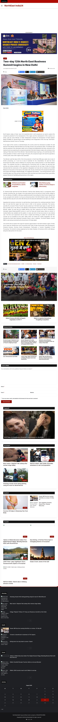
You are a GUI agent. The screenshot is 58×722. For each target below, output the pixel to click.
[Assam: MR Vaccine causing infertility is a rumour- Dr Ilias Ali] (34, 498)
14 (36, 697)
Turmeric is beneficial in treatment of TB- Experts (22, 634)
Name (2, 386)
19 (21, 699)
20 (29, 699)
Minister (34, 263)
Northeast (39, 263)
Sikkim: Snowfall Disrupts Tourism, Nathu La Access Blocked (25, 662)
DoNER (23, 263)
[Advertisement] (29, 19)
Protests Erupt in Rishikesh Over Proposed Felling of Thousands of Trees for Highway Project (11, 341)
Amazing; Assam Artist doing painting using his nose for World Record (28, 596)
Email (2, 392)
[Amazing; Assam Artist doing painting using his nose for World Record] (5, 599)
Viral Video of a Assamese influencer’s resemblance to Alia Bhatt (23, 437)
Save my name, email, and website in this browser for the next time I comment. (20, 398)
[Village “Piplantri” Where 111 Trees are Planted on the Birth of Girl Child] (5, 615)
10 (5, 697)
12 (21, 697)
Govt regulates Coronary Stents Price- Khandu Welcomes (45, 504)
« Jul (2, 709)
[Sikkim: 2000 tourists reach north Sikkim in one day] (5, 673)
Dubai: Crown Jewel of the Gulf (39, 561)
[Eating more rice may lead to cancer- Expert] (5, 643)
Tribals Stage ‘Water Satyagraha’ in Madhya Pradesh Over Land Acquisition (29, 358)
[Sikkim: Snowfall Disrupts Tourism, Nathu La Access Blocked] (5, 665)
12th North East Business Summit (14, 263)
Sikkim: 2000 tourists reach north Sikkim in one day (23, 670)
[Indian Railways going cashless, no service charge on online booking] (34, 184)
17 (5, 699)
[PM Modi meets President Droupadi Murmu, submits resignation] (7, 184)
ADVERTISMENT (29, 32)
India (5, 58)
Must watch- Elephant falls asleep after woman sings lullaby (25, 603)
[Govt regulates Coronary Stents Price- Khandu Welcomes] (34, 505)
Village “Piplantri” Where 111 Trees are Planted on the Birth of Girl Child (28, 612)
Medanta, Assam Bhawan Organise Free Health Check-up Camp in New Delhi (46, 341)
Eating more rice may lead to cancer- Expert (21, 641)
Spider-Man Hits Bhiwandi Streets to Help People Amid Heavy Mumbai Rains (45, 358)
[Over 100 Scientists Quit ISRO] (11, 350)
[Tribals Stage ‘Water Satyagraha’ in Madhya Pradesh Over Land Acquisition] (29, 350)
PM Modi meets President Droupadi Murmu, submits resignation (18, 184)
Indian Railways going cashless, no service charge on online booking (47, 184)
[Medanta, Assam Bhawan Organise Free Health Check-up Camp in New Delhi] (47, 334)
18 (13, 699)
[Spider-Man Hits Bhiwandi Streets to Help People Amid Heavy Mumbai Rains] (47, 350)
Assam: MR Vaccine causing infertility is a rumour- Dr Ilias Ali (46, 498)
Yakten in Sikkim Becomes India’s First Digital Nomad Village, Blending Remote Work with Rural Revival (15, 541)
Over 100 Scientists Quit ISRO (10, 356)
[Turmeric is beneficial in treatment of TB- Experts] (5, 637)
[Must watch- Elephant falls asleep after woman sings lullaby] (5, 606)
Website (32, 392)
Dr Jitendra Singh (29, 263)
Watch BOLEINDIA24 (29, 238)
